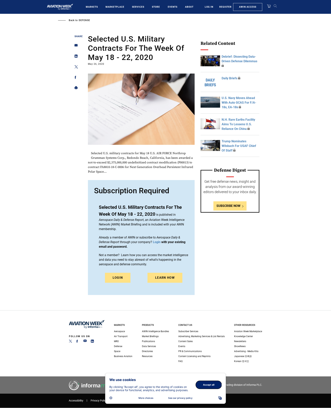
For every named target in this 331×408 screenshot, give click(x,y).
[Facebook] (77, 342)
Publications (148, 341)
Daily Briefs (229, 78)
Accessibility (76, 400)
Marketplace (115, 7)
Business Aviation (123, 356)
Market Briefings (150, 336)
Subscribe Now (228, 206)
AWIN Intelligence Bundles (155, 331)
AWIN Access (247, 7)
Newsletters (240, 341)
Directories (147, 351)
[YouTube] (85, 342)
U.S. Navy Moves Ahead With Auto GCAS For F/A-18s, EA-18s (239, 102)
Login (118, 277)
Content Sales (185, 341)
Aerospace (119, 331)
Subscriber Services (188, 331)
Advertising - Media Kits (246, 351)
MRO (116, 341)
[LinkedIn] (92, 342)
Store (156, 7)
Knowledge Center (243, 336)
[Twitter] (70, 342)
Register (225, 7)
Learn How (165, 277)
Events (172, 7)
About (189, 7)
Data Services (149, 346)
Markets (92, 7)
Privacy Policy (99, 400)
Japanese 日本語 (243, 356)
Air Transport (121, 336)
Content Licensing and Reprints (194, 356)
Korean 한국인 (241, 361)
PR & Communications (190, 351)
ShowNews (240, 346)
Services (138, 7)
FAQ (180, 361)
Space (117, 351)
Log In (209, 7)
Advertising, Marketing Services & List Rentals (201, 336)
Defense (84, 20)
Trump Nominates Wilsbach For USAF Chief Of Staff (239, 145)
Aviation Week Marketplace (248, 331)
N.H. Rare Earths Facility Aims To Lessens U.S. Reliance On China (238, 124)
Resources (147, 356)
